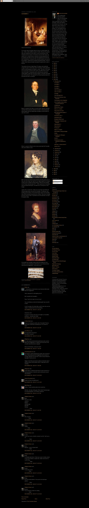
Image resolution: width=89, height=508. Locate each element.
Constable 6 (56, 82)
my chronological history (57, 225)
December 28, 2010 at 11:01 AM (33, 382)
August (56, 153)
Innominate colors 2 (58, 115)
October (56, 150)
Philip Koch (27, 339)
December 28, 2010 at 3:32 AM (33, 317)
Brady (26, 287)
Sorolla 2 (56, 138)
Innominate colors (58, 117)
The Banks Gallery (56, 270)
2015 (55, 70)
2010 (55, 79)
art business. (54, 198)
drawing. (53, 215)
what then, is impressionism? (60, 144)
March (56, 163)
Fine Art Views (55, 251)
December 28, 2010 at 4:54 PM (33, 410)
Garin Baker (54, 253)
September (57, 152)
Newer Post (24, 498)
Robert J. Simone (55, 267)
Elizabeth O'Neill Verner (59, 119)
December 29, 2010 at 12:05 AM (33, 463)
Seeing (55, 133)
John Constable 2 (57, 89)
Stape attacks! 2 (57, 124)
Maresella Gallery (55, 257)
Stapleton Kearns (28, 396)
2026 (55, 63)
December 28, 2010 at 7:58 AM (33, 365)
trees (53, 240)
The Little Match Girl (58, 95)
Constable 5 (56, 84)
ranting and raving (55, 233)
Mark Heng (27, 385)
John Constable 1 (57, 91)
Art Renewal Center (56, 249)
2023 (55, 65)
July (56, 155)
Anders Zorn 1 (57, 146)
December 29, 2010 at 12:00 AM (33, 420)
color (53, 209)
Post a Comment (25, 496)
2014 (55, 72)
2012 (55, 75)
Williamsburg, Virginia (58, 107)
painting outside (55, 231)
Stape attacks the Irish (59, 110)
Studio (53, 239)
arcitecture (54, 193)
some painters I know (56, 237)
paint (53, 229)
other (53, 228)
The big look (56, 127)
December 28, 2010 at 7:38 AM (33, 348)
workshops (54, 242)
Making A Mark (55, 256)
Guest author (54, 220)
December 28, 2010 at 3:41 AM (33, 327)
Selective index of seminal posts (58, 236)
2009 (55, 168)
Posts (55, 180)
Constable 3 (56, 88)
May (56, 159)
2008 (55, 170)
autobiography (55, 204)
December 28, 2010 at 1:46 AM (33, 309)
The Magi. (56, 93)
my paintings (54, 226)
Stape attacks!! (57, 126)
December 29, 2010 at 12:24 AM (33, 493)
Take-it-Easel (54, 268)
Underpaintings (55, 273)
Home (36, 498)
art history (28, 280)
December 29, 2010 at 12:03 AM (33, 450)
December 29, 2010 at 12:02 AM (33, 440)
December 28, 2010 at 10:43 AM (33, 375)
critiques (54, 211)
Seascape (54, 234)
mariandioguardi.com (29, 351)
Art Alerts (54, 195)
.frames (53, 189)
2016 (55, 68)
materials (54, 223)
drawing (53, 214)
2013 (55, 74)
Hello (53, 222)
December (57, 81)
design (53, 212)
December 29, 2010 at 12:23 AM (33, 484)
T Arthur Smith (28, 321)
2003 (55, 174)
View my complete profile (58, 57)
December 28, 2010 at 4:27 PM (33, 393)
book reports (54, 206)
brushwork (54, 208)
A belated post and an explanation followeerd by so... (60, 141)
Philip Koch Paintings (56, 263)
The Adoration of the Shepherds (60, 100)
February (57, 164)
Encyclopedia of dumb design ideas (59, 217)
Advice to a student (58, 108)
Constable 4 (56, 86)
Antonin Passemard (29, 378)
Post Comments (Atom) (32, 501)
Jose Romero (27, 330)
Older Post (48, 498)
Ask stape (54, 203)
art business (54, 197)
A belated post (57, 105)
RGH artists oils (55, 265)
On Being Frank (55, 259)
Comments (56, 182)
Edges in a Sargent (58, 129)
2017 (55, 66)
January (56, 166)
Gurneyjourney (55, 254)
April (56, 161)
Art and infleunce (55, 248)
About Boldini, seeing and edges (60, 131)
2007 (55, 172)
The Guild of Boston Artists (57, 271)
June (56, 157)
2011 (55, 77)
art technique (54, 201)
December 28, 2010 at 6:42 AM (33, 336)
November (57, 148)
